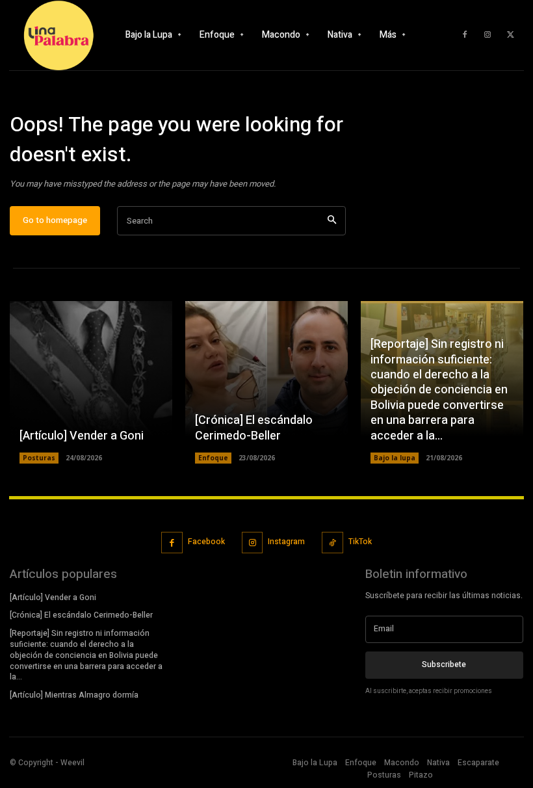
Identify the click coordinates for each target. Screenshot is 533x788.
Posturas (39, 457)
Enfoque (213, 457)
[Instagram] (487, 35)
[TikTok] (332, 542)
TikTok (360, 541)
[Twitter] (510, 35)
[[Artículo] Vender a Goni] (91, 382)
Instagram (286, 541)
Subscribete (444, 664)
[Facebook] (464, 35)
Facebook (206, 541)
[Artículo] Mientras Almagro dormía (74, 695)
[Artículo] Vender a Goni (82, 436)
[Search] (332, 220)
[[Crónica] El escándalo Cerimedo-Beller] (266, 382)
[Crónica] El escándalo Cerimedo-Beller (254, 428)
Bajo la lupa (394, 457)
